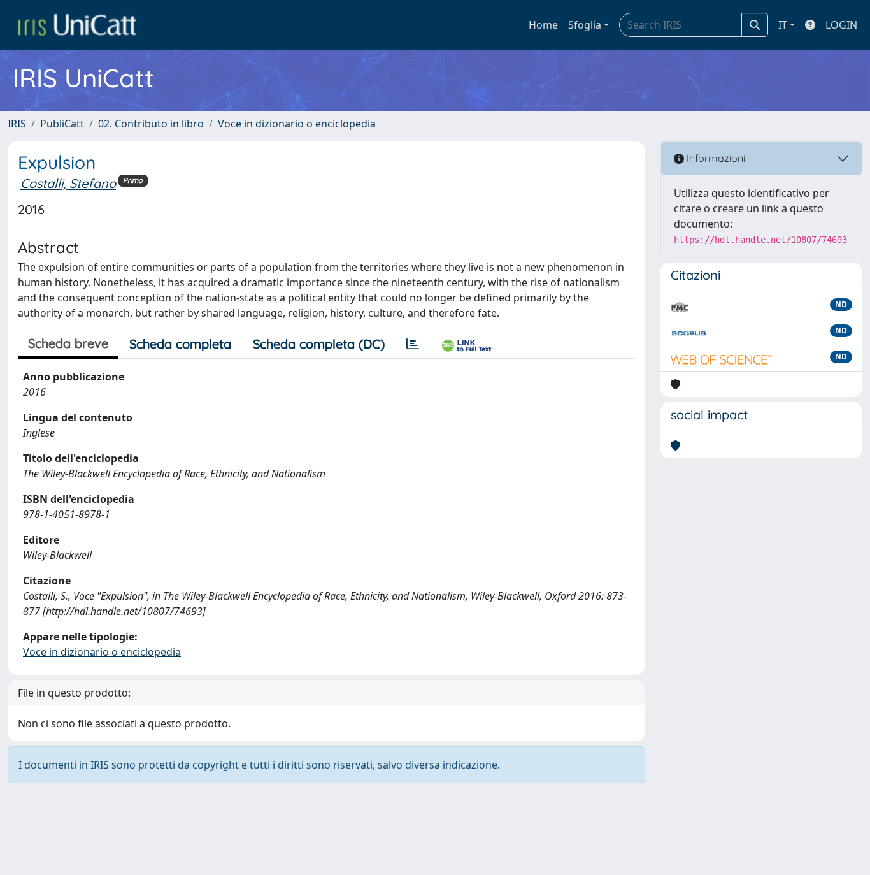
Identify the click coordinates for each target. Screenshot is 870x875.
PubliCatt (62, 124)
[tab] (413, 344)
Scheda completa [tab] (180, 344)
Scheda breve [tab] (68, 343)
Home (543, 25)
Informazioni (714, 158)
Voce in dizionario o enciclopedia (297, 124)
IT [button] (782, 25)
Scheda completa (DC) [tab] (319, 344)
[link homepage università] (77, 25)
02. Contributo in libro (151, 124)
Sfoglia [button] (584, 25)
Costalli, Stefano (68, 183)
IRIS (17, 124)
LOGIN (841, 25)
